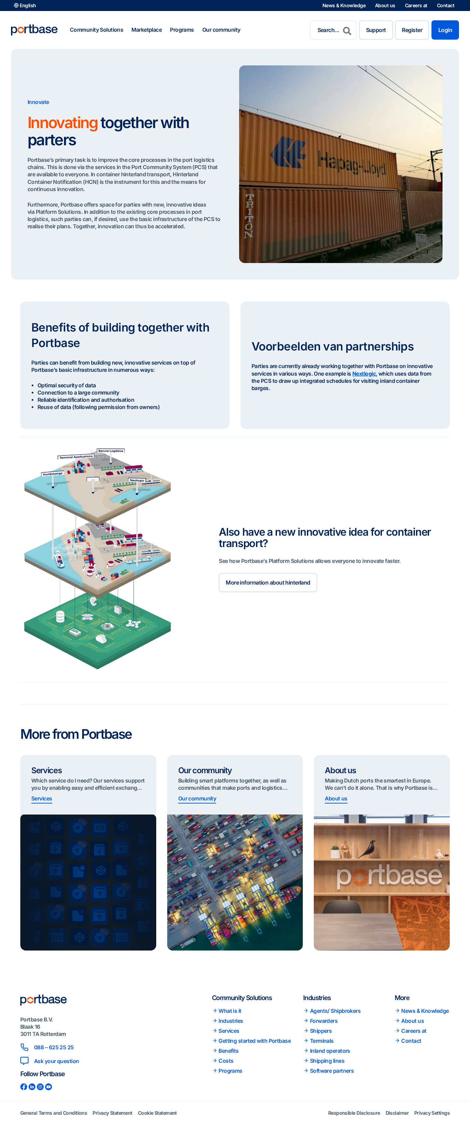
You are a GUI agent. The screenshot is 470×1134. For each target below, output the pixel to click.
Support (376, 30)
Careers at (416, 5)
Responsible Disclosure (354, 1113)
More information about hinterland (268, 582)
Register (412, 30)
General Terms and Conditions (53, 1113)
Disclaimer (397, 1113)
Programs (182, 30)
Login (445, 30)
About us (385, 5)
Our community (221, 30)
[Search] (347, 30)
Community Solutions (96, 30)
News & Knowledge (343, 5)
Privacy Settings (432, 1113)
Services (41, 798)
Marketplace (146, 30)
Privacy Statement (112, 1113)
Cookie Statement (157, 1113)
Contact (445, 5)
